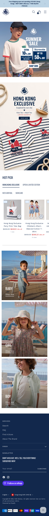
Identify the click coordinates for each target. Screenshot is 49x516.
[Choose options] (19, 216)
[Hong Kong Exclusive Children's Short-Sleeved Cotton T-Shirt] (34, 210)
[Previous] (4, 3)
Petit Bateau (18, 499)
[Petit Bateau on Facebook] (4, 477)
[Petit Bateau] (5, 12)
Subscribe (42, 469)
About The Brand (9, 439)
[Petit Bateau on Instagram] (8, 477)
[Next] (45, 3)
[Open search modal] (33, 12)
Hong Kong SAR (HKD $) (23, 495)
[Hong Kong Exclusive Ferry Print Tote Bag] (12, 210)
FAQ (4, 430)
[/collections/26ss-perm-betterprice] (24, 49)
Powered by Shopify (8, 503)
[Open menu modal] (45, 12)
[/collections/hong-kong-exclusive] (24, 126)
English (4, 495)
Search (5, 426)
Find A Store (7, 434)
